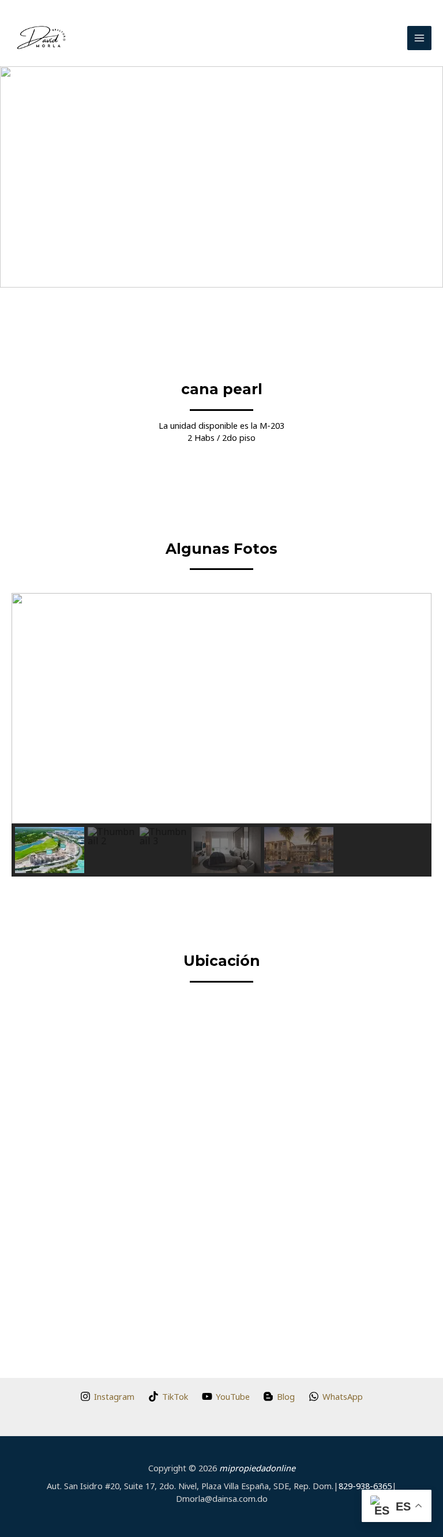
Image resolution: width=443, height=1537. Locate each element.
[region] (221, 735)
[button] (18, 177)
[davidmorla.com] (41, 38)
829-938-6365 (365, 1485)
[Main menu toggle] (419, 38)
